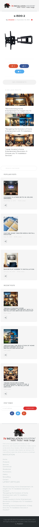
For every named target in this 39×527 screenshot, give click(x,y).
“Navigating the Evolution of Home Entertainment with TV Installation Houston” (18, 131)
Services (6, 464)
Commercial (7, 467)
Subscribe (30, 408)
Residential (7, 469)
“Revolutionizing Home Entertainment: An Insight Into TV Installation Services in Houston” (18, 111)
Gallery (5, 474)
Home (5, 459)
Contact (5, 479)
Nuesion (20, 524)
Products (6, 462)
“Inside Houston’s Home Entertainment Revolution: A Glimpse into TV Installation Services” (16, 385)
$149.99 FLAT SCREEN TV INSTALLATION (19, 269)
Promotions (7, 472)
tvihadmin (11, 20)
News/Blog (7, 477)
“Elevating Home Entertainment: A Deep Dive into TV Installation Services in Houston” (17, 508)
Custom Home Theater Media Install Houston (19, 233)
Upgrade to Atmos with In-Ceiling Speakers (18, 197)
